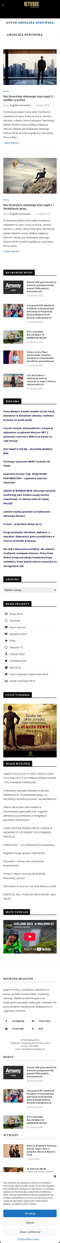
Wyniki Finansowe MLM (22, 681)
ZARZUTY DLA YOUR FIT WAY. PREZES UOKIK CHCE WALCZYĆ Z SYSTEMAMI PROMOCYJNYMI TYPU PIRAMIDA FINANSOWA (29, 778)
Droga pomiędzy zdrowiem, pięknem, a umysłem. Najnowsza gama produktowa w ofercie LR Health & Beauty (28, 536)
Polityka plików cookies (28, 1239)
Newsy (6, 91)
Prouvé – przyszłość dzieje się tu (22, 524)
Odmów (30, 1222)
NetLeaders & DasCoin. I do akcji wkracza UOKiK (29, 886)
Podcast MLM (17, 654)
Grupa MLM (15, 613)
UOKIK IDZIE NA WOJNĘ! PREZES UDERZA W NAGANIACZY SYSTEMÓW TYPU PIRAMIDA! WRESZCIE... (27, 832)
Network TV (15, 647)
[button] (55, 1176)
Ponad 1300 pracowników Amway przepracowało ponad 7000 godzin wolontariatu (41, 287)
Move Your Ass (17, 627)
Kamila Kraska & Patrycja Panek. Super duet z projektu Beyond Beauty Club (41, 1150)
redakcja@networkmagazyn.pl (32, 1049)
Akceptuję (30, 1213)
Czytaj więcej (10, 142)
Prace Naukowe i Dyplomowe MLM (28, 674)
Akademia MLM (18, 634)
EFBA (12, 640)
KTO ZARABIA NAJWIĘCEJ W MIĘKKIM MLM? (37, 334)
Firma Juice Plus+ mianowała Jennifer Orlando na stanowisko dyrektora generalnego (40, 356)
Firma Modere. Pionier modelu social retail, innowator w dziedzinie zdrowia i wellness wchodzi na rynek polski (29, 415)
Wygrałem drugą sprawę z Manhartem (24, 853)
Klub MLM (15, 667)
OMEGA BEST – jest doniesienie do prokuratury (28, 844)
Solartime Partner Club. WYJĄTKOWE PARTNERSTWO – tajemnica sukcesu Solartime (25, 478)
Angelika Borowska (25, 34)
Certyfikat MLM (17, 660)
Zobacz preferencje (30, 1231)
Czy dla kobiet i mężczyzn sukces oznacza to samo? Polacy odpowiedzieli (41, 380)
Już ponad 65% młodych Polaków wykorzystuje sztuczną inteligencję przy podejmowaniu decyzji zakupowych (40, 311)
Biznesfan (14, 620)
